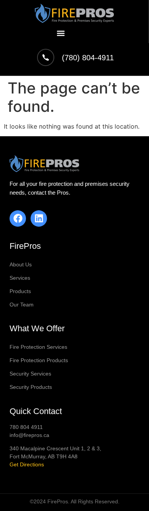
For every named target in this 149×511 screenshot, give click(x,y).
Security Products (31, 387)
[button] (61, 33)
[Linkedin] (39, 218)
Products (20, 291)
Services (20, 278)
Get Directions (27, 464)
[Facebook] (18, 218)
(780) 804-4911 (88, 57)
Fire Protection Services (38, 347)
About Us (21, 264)
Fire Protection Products (39, 360)
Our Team (22, 304)
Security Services (30, 374)
